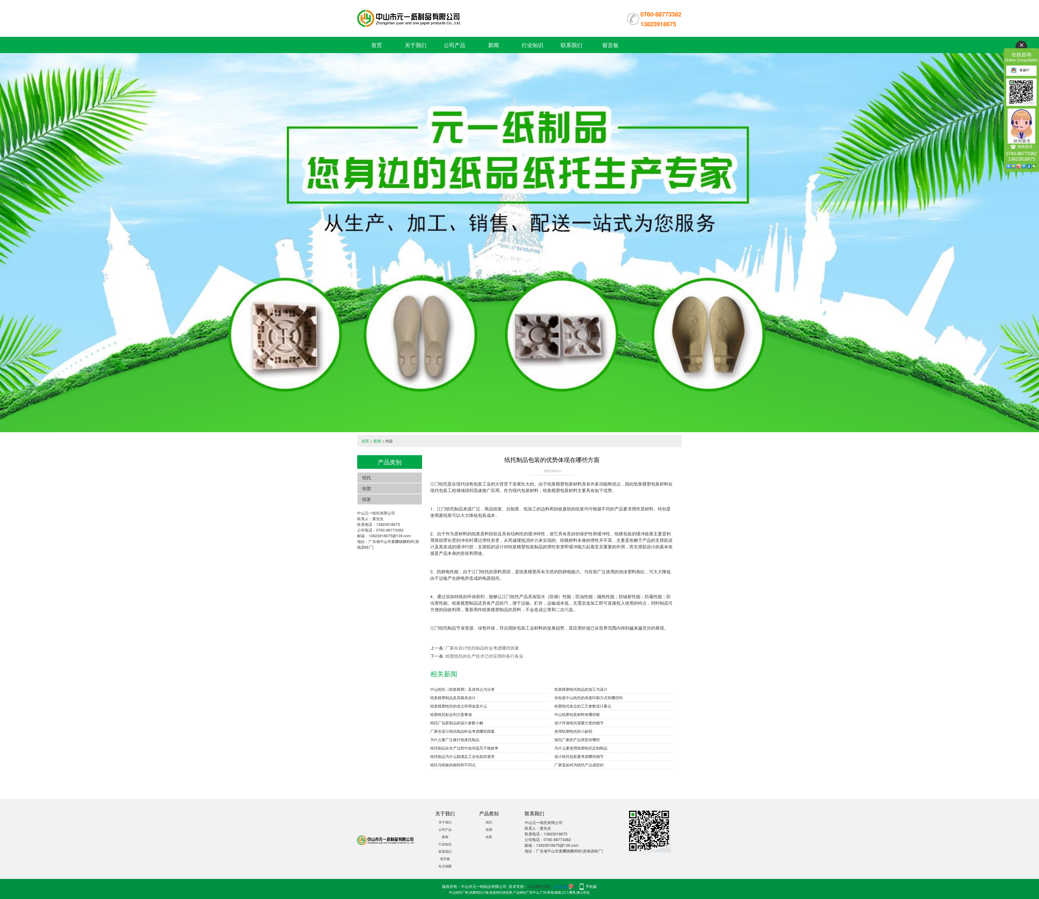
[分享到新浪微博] (1019, 166)
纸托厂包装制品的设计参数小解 (456, 722)
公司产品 (454, 45)
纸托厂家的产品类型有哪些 (577, 739)
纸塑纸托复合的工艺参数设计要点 (582, 706)
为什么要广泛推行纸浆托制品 (454, 739)
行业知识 (532, 45)
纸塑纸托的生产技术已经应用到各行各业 (484, 656)
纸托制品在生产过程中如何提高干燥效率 (464, 748)
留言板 (610, 45)
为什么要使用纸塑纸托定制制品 (580, 748)
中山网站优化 (539, 886)
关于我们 (415, 45)
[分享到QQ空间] (1013, 166)
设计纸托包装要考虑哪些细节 (579, 756)
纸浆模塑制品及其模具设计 (453, 697)
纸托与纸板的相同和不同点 (453, 764)
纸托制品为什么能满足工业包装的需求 (462, 756)
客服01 (1025, 69)
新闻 (493, 45)
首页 (376, 45)
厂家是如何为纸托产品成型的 (579, 764)
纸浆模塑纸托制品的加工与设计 (580, 689)
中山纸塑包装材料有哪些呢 (577, 714)
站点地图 (445, 866)
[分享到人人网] (1029, 166)
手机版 (591, 886)
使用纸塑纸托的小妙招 (573, 731)
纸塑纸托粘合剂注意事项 (451, 714)
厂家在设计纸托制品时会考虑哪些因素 (482, 648)
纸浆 (366, 499)
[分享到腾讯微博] (1024, 166)
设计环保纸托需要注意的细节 (579, 722)
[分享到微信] (1034, 166)
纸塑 (366, 488)
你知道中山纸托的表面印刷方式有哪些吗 (588, 697)
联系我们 (571, 45)
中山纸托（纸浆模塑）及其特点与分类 (462, 689)
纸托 (366, 477)
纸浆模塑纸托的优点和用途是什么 (458, 706)
